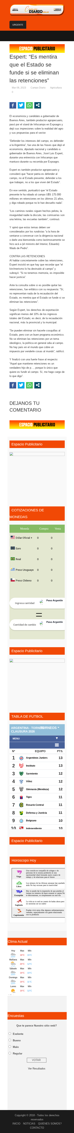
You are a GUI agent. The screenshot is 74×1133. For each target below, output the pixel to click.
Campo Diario (38, 87)
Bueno (17, 1040)
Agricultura (56, 87)
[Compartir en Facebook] (12, 105)
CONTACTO (37, 1127)
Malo (16, 1046)
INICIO (16, 1123)
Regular (17, 1053)
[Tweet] (21, 105)
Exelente (18, 1033)
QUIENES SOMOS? (50, 1123)
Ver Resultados (36, 1068)
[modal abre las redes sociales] (37, 105)
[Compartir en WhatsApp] (29, 105)
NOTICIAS (29, 1123)
